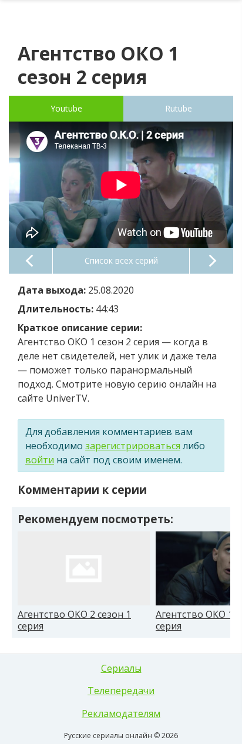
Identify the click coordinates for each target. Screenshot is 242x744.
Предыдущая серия (30, 261)
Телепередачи (121, 690)
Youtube (66, 108)
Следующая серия (211, 261)
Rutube (178, 108)
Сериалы (121, 668)
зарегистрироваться (132, 445)
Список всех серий (121, 260)
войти (39, 459)
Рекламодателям (121, 713)
